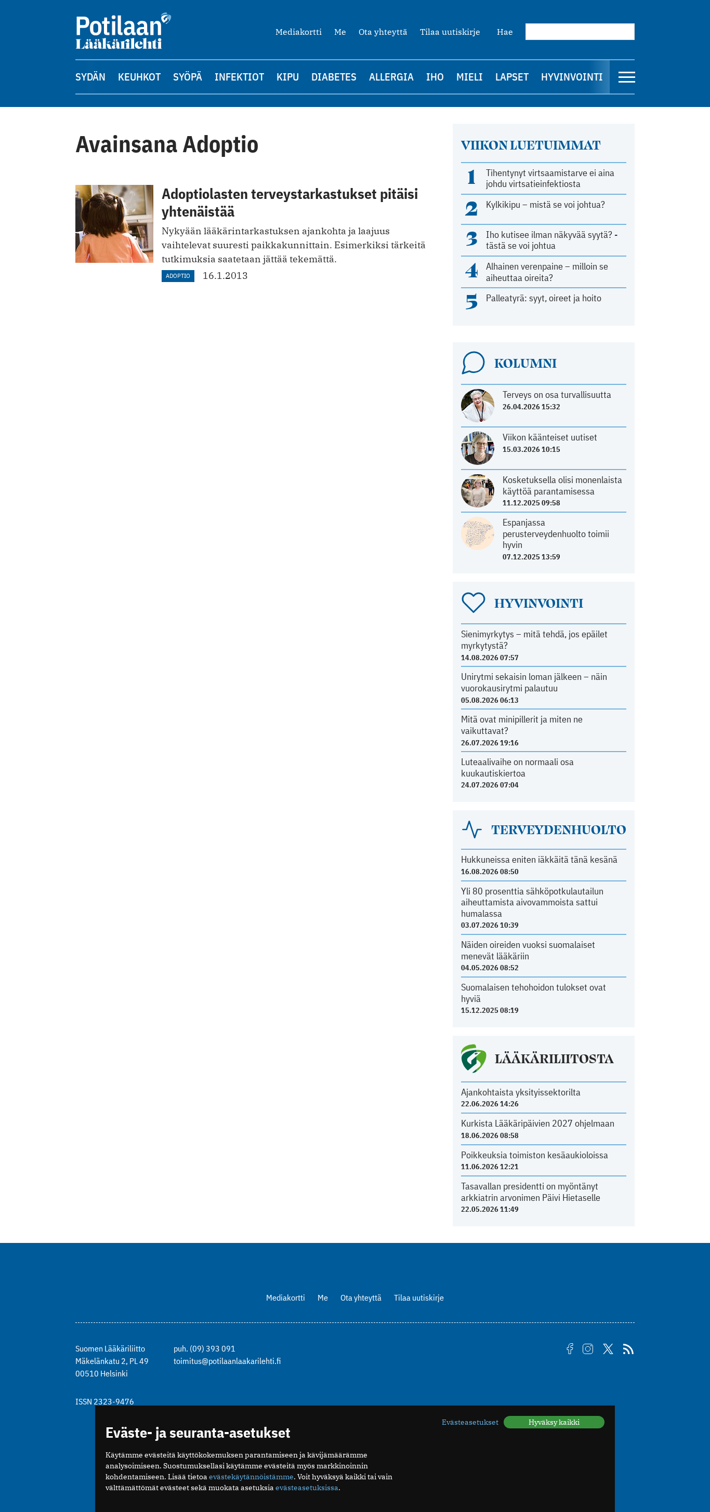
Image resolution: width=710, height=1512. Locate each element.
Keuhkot (139, 76)
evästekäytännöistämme (251, 1476)
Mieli (469, 76)
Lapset (512, 76)
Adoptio (178, 275)
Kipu (288, 76)
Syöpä (187, 76)
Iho (435, 76)
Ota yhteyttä (383, 31)
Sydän (90, 76)
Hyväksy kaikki (554, 1422)
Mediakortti (298, 31)
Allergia (391, 76)
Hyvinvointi (572, 76)
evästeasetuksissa (306, 1487)
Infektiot (239, 76)
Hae (505, 31)
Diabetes (334, 76)
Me (340, 31)
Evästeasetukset (470, 1422)
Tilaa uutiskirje (450, 31)
